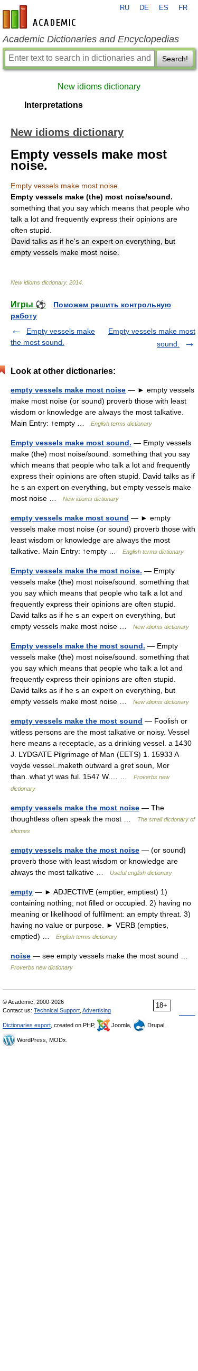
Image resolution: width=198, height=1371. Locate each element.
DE (144, 8)
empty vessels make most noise (68, 390)
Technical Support (57, 1010)
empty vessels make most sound (70, 518)
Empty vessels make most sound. (71, 442)
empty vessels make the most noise (75, 807)
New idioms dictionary (99, 86)
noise (21, 956)
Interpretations (53, 104)
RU (124, 8)
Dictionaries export (27, 1025)
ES (163, 8)
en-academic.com (41, 17)
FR (182, 8)
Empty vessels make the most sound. (78, 646)
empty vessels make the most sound (77, 721)
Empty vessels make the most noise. (76, 570)
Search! (175, 58)
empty (22, 892)
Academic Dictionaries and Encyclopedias (91, 39)
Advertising (96, 1010)
